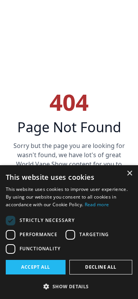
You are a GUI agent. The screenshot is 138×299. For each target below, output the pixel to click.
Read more (97, 204)
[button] (69, 286)
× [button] (129, 173)
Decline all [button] (100, 267)
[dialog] (69, 232)
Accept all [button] (35, 267)
